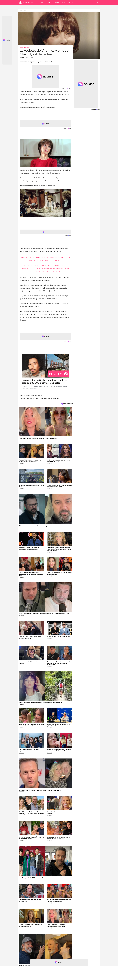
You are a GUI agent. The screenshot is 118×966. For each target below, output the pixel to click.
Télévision (56, 2)
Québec (48, 2)
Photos (70, 2)
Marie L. (23, 57)
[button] (97, 2)
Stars (63, 2)
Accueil (41, 2)
